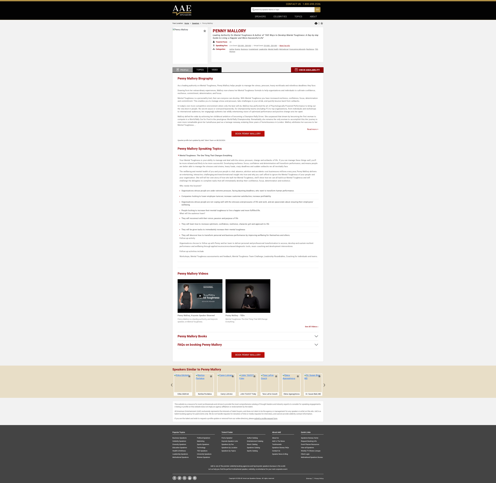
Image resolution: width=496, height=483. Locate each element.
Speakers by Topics (229, 451)
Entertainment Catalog (255, 441)
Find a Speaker (227, 438)
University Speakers (204, 454)
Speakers (195, 23)
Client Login (305, 454)
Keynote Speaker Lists (230, 441)
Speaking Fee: (221, 46)
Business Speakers (179, 438)
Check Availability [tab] (309, 70)
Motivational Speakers (180, 457)
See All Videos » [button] (311, 327)
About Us (275, 438)
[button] (172, 384)
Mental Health (273, 49)
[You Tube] (190, 479)
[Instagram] (195, 479)
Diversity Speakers (179, 444)
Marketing (200, 441)
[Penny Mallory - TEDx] (248, 296)
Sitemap (309, 478)
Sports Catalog (252, 451)
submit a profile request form (265, 418)
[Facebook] (174, 479)
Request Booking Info (309, 441)
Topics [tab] (200, 70)
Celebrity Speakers (179, 441)
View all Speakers (307, 448)
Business (244, 49)
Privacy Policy (319, 478)
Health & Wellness (179, 451)
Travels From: (221, 42)
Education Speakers (179, 448)
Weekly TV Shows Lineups (310, 451)
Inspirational (253, 49)
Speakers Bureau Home (309, 438)
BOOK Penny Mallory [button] (248, 133)
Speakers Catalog (253, 448)
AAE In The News (278, 441)
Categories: (220, 49)
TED (316, 49)
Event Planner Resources (310, 444)
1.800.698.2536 (311, 4)
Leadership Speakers (180, 454)
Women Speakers (203, 457)
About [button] (313, 16)
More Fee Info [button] (285, 46)
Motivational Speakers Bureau (312, 457)
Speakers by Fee (228, 444)
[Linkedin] (185, 479)
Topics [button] (298, 16)
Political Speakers (203, 438)
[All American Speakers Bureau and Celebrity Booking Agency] (181, 10)
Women (232, 52)
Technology (201, 448)
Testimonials (277, 444)
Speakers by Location (229, 448)
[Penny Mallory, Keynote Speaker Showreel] (200, 296)
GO (317, 9)
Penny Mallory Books (192, 336)
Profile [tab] (184, 70)
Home (186, 23)
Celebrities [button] (280, 16)
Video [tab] (215, 70)
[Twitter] (179, 479)
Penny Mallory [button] (229, 30)
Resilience (310, 49)
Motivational (283, 49)
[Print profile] (316, 23)
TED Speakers (202, 451)
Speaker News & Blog (280, 454)
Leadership (263, 49)
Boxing (237, 49)
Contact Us (276, 451)
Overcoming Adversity (297, 49)
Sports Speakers (203, 444)
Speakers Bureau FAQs (280, 448)
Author (231, 49)
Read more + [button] (312, 129)
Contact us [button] (293, 4)
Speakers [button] (260, 16)
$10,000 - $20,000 (270, 46)
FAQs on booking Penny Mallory (200, 344)
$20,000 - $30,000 (244, 46)
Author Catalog (252, 438)
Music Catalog (252, 444)
